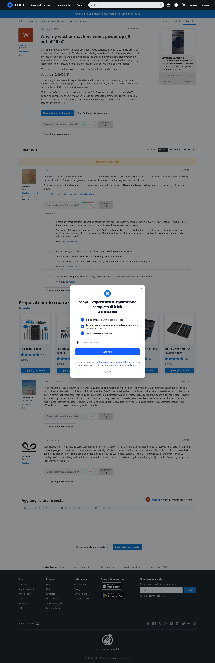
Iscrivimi (107, 351)
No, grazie (108, 371)
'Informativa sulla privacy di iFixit (113, 362)
